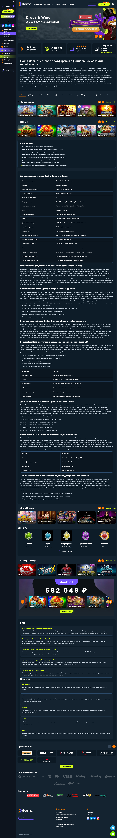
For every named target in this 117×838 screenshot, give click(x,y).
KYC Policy (59, 812)
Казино (58, 4)
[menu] (13, 2)
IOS (10, 21)
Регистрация (8, 11)
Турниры (71, 4)
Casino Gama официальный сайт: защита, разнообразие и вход (42, 149)
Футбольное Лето (88, 95)
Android (3, 21)
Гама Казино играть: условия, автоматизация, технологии (40, 162)
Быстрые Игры (48, 4)
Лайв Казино (38, 4)
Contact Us (90, 812)
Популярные (33, 95)
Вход (8, 6)
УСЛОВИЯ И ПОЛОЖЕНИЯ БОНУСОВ (66, 815)
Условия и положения (62, 817)
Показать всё (66, 611)
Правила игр (59, 826)
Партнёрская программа (27, 818)
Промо (64, 4)
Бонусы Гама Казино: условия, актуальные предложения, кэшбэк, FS (44, 157)
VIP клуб (89, 815)
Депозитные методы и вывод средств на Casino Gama (39, 160)
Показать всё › (111, 102)
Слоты (51, 95)
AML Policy (59, 819)
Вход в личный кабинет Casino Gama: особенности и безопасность (43, 154)
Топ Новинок (101, 95)
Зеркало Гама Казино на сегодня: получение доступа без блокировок (44, 165)
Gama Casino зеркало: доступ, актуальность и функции (40, 152)
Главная (23, 95)
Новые (43, 95)
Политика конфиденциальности (65, 824)
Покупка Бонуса (61, 95)
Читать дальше (67, 551)
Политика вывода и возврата (64, 821)
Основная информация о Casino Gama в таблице (37, 146)
